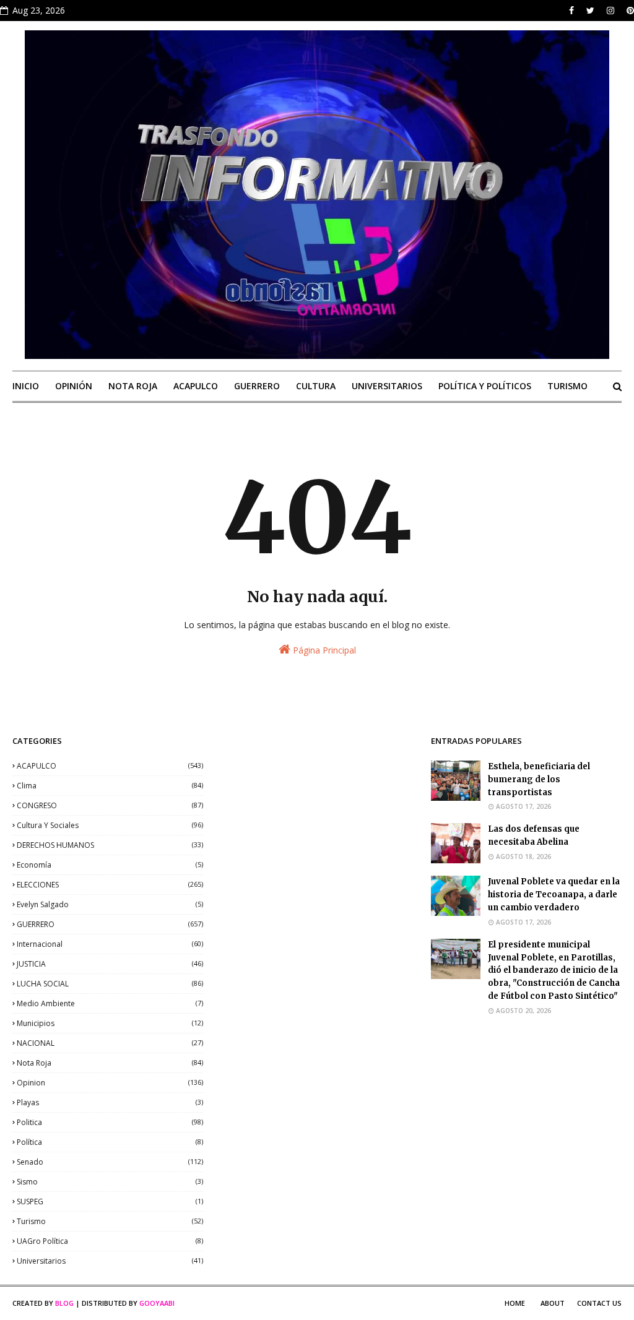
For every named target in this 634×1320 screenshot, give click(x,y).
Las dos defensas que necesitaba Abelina (534, 835)
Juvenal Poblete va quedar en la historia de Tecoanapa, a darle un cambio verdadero (554, 894)
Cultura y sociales (110, 825)
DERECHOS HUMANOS (110, 845)
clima (110, 785)
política (110, 1142)
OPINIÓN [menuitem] (73, 386)
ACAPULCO (110, 766)
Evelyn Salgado (110, 904)
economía (110, 865)
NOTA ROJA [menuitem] (132, 386)
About (553, 1303)
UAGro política (110, 1241)
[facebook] (571, 10)
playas (110, 1102)
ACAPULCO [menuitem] (195, 386)
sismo (110, 1181)
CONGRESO (110, 805)
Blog (64, 1303)
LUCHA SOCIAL (110, 983)
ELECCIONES (110, 884)
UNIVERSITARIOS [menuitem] (387, 386)
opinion (110, 1082)
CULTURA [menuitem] (316, 386)
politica (110, 1122)
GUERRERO (110, 924)
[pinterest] (628, 10)
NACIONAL (110, 1043)
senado (110, 1162)
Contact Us (599, 1303)
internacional (110, 944)
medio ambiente (110, 1003)
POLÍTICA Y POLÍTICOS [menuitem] (484, 386)
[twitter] (590, 10)
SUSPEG (110, 1201)
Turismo (110, 1221)
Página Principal (323, 650)
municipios (110, 1023)
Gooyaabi (157, 1303)
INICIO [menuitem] (25, 386)
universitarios (110, 1261)
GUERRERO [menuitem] (257, 386)
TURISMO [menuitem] (567, 386)
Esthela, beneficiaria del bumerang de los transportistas (539, 779)
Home (515, 1303)
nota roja (110, 1063)
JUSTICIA (110, 964)
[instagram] (610, 10)
